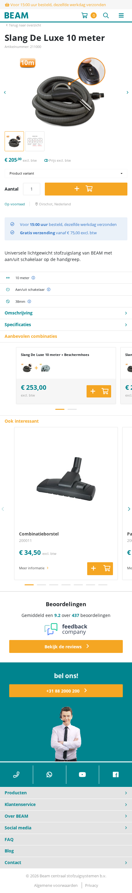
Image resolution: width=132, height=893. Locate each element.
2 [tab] (72, 409)
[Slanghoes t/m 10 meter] (45, 368)
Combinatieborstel (39, 534)
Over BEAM (16, 816)
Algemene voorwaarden (56, 885)
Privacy (91, 885)
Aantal (11, 189)
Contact (13, 862)
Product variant (22, 173)
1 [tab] (59, 409)
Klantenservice (20, 804)
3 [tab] (53, 584)
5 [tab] (78, 584)
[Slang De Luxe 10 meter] (27, 368)
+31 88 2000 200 (63, 691)
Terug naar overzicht (25, 25)
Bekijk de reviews (63, 647)
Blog (9, 851)
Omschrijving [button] (19, 313)
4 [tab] (66, 584)
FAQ (9, 839)
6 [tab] (90, 584)
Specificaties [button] (18, 324)
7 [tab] (102, 584)
